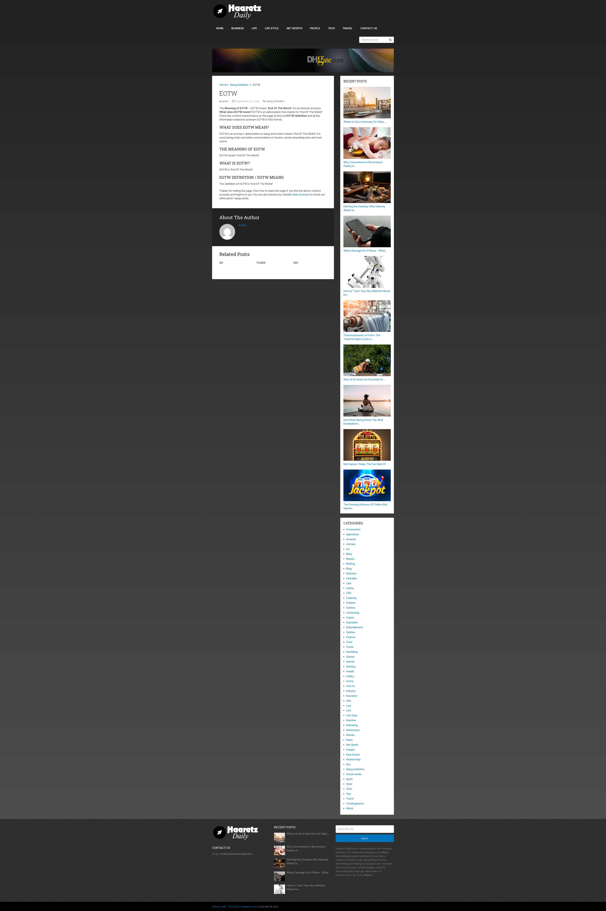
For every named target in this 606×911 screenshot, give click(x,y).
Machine (351, 720)
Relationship (353, 759)
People (315, 28)
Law (348, 705)
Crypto (350, 617)
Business (237, 28)
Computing (352, 612)
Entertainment (354, 627)
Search (391, 40)
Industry (351, 690)
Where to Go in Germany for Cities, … (308, 833)
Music (349, 739)
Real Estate (353, 754)
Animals (350, 544)
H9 (221, 262)
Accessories (353, 529)
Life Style (272, 28)
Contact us (368, 28)
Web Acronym (300, 194)
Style (349, 783)
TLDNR (260, 262)
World (349, 808)
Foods (350, 646)
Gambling (351, 651)
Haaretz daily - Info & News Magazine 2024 (235, 906)
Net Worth (294, 28)
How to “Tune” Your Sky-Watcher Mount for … (306, 887)
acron (225, 101)
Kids (348, 700)
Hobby (350, 676)
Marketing (352, 725)
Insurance (351, 695)
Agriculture (352, 534)
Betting (350, 563)
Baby (349, 553)
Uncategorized (355, 803)
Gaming (350, 666)
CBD (348, 593)
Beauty (350, 558)
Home (219, 28)
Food (349, 642)
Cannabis (351, 578)
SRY (295, 262)
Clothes (350, 607)
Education (352, 622)
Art (348, 549)
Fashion (350, 632)
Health (350, 671)
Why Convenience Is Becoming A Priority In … (306, 848)
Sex (348, 764)
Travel (348, 28)
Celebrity (351, 597)
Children (351, 602)
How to (350, 686)
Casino (350, 588)
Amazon (351, 539)
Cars (348, 583)
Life (254, 28)
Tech (331, 28)
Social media (353, 774)
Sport (349, 779)
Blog (349, 568)
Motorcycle (353, 730)
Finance (350, 637)
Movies (350, 735)
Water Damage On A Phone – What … (308, 872)
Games (350, 656)
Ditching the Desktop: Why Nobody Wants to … (307, 861)
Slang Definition (275, 101)
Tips (348, 793)
